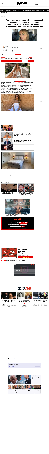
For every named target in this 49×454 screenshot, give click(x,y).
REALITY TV (12, 7)
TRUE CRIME (24, 7)
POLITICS (18, 7)
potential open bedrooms (12, 85)
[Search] (2, 3)
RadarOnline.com (18, 54)
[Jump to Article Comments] (1, 49)
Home (2, 16)
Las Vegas (22, 85)
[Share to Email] (12, 49)
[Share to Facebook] (4, 49)
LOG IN (45, 3)
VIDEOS (35, 7)
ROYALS (30, 7)
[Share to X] (7, 49)
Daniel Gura (6, 46)
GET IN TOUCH (25, 257)
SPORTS (40, 7)
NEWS (7, 7)
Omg (4, 16)
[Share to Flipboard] (10, 49)
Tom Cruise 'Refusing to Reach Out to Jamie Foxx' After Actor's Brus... (15, 260)
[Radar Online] (22, 3)
